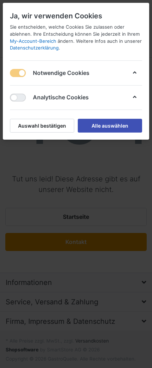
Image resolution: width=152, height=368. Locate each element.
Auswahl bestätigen (42, 126)
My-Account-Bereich (33, 41)
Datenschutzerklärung (34, 48)
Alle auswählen (110, 126)
